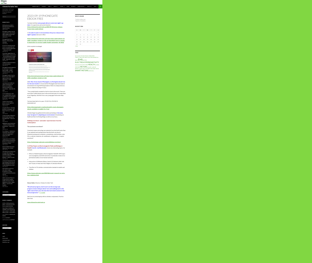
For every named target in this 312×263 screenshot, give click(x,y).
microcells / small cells (91, 67)
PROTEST (77, 68)
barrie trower (78, 55)
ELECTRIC (85, 60)
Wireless (92, 70)
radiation (81, 68)
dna (97, 57)
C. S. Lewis (42, 192)
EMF (83, 64)
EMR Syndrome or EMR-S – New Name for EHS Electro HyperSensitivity (8, 27)
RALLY (84, 68)
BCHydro (86, 55)
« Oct (76, 46)
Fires (49, 6)
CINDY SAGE (84, 57)
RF (86, 68)
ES (84, 64)
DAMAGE (95, 57)
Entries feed (5, 238)
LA (95, 64)
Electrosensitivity (78, 64)
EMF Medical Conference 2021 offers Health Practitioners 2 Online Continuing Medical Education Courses (8, 171)
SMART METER (96, 68)
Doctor (76, 60)
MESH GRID (77, 67)
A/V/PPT (61, 6)
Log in (3, 236)
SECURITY (73, 6)
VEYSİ (3, 203)
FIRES (87, 64)
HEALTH (55, 6)
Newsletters (35, 6)
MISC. (95, 6)
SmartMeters (81, 6)
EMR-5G (89, 6)
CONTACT (44, 6)
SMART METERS (81, 70)
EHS (80, 59)
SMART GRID (89, 68)
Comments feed (6, 240)
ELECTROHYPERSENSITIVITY (87, 62)
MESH (98, 64)
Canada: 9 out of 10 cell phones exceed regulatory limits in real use (8, 103)
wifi (89, 70)
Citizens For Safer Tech (10, 6)
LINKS (68, 6)
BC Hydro (82, 55)
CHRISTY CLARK (78, 57)
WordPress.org (5, 242)
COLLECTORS (90, 57)
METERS (83, 67)
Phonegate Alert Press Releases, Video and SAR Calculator (7, 41)
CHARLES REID (91, 55)
